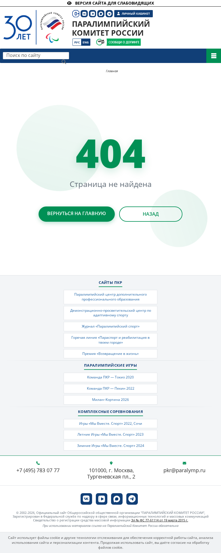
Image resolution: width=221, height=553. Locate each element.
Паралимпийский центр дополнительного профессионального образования (110, 297)
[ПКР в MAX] (117, 499)
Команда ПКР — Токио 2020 (110, 377)
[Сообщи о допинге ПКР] (123, 42)
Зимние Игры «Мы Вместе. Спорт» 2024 (110, 445)
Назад (151, 214)
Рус (77, 42)
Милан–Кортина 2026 (110, 399)
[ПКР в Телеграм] (132, 499)
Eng (86, 42)
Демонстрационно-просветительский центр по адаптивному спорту (110, 313)
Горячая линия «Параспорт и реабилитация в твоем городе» (110, 340)
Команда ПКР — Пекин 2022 (110, 388)
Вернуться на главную (76, 213)
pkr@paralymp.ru (184, 470)
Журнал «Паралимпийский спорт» (111, 326)
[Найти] (63, 62)
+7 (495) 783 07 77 (38, 470)
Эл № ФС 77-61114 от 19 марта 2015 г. (159, 520)
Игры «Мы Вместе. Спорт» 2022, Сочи (110, 423)
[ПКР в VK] (86, 499)
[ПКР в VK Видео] (101, 499)
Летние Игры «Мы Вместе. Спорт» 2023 (110, 434)
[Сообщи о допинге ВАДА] (100, 42)
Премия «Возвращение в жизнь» (110, 353)
